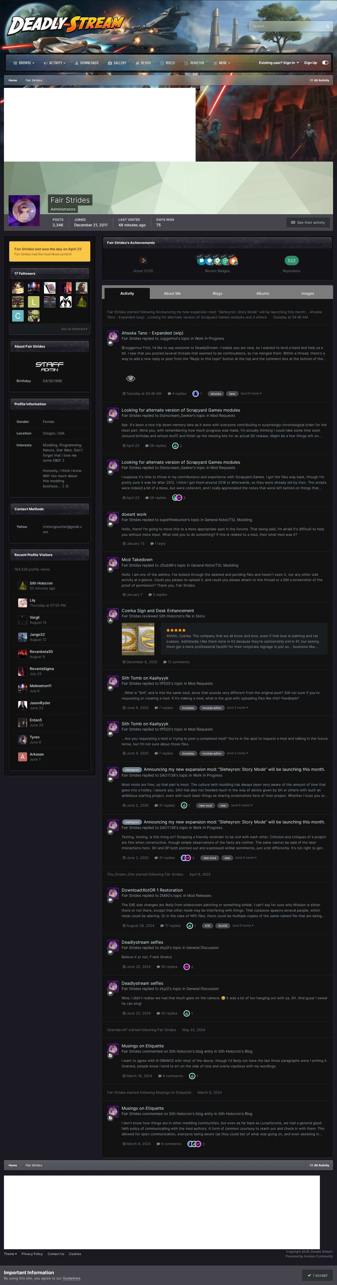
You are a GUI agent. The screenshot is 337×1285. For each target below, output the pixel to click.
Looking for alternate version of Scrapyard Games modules (197, 317)
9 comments (172, 1076)
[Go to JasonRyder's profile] (22, 705)
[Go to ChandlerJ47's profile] (18, 316)
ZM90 (165, 895)
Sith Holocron (41, 583)
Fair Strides (116, 312)
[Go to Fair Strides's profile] (113, 336)
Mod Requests (222, 415)
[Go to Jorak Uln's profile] (81, 288)
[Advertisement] (100, 125)
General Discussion (202, 947)
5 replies (159, 594)
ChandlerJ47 (117, 1030)
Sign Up (310, 63)
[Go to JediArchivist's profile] (50, 288)
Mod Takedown (137, 559)
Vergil (34, 617)
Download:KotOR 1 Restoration (152, 890)
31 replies (166, 805)
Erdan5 (36, 720)
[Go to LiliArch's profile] (33, 302)
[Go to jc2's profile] (66, 302)
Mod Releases (199, 895)
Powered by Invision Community (309, 1256)
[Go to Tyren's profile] (22, 739)
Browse (24, 62)
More (223, 62)
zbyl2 (164, 947)
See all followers (73, 329)
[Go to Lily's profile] (22, 602)
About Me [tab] (172, 293)
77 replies (172, 925)
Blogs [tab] (217, 293)
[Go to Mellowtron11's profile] (33, 288)
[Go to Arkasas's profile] (22, 756)
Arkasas (37, 754)
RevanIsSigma (42, 669)
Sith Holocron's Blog (235, 1051)
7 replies (165, 708)
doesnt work (134, 514)
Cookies (75, 1254)
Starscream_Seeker (176, 415)
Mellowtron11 (40, 686)
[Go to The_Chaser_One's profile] (33, 316)
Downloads (89, 62)
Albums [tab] (262, 293)
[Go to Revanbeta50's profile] (22, 654)
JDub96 (167, 565)
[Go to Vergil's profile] (22, 620)
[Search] (328, 26)
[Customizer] (325, 63)
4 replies (178, 393)
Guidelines (71, 1278)
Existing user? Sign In (277, 63)
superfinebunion (173, 519)
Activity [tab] (127, 293)
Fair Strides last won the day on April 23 (48, 249)
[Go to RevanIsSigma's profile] (22, 671)
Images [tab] (307, 293)
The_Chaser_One (121, 874)
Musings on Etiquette (143, 1045)
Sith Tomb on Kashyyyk (145, 678)
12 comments (178, 662)
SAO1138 (168, 775)
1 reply (160, 543)
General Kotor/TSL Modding (228, 519)
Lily (33, 600)
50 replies (168, 966)
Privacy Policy (32, 1254)
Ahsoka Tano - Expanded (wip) (153, 333)
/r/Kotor (196, 62)
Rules (170, 62)
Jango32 (37, 634)
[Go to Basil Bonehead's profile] (66, 288)
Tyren (34, 737)
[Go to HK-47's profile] (18, 302)
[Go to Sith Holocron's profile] (81, 302)
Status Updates (304, 26)
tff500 (165, 683)
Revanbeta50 (41, 651)
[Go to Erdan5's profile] (22, 722)
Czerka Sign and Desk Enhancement (158, 610)
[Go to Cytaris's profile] (50, 302)
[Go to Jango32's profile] (22, 637)
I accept (319, 1275)
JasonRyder (40, 703)
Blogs (145, 62)
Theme (9, 1254)
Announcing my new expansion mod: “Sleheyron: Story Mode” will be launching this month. (232, 312)
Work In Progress (209, 338)
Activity (55, 62)
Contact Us (56, 1254)
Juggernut (168, 338)
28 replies (157, 445)
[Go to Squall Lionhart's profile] (18, 288)
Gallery (119, 62)
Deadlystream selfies (142, 942)
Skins (200, 616)
